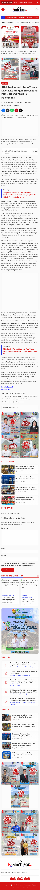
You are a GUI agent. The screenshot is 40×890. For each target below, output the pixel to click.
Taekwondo (10, 399)
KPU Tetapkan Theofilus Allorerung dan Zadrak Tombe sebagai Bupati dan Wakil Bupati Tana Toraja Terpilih (23, 692)
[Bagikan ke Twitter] (7, 110)
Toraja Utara (26, 675)
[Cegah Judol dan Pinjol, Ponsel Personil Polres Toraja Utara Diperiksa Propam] (6, 717)
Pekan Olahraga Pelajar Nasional (11, 396)
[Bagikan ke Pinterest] (16, 110)
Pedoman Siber (6, 872)
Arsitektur (22, 17)
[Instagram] (14, 878)
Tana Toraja (5, 402)
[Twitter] (25, 878)
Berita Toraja (9, 393)
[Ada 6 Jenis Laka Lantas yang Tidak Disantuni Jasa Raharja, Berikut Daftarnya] (10, 586)
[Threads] (18, 878)
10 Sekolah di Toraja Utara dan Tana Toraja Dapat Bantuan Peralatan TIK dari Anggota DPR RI (20, 351)
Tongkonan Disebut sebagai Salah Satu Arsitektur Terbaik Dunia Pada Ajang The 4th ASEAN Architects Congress (19, 195)
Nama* (3, 548)
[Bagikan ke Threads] (21, 110)
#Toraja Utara (25, 22)
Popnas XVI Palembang (30, 396)
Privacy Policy (16, 872)
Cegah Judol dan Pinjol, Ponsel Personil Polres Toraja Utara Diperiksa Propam (22, 717)
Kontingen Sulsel (20, 393)
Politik (17, 694)
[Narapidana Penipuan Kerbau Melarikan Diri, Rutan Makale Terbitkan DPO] (8, 479)
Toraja (12, 402)
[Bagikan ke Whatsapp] (12, 110)
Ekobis (12, 667)
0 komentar (7, 105)
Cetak (17, 105)
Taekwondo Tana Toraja (23, 399)
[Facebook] (11, 878)
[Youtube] (21, 878)
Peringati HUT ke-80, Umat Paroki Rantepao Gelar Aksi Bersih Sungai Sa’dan (24, 468)
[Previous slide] (35, 576)
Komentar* (5, 528)
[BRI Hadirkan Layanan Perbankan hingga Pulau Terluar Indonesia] (6, 755)
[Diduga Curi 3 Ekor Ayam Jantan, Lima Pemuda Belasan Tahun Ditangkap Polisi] (30, 586)
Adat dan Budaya (11, 17)
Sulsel (3, 399)
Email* (3, 556)
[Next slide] (38, 576)
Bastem (29, 17)
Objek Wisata (31, 702)
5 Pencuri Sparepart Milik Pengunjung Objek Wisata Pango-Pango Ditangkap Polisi (23, 700)
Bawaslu (36, 17)
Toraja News (19, 402)
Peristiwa (18, 675)
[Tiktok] (28, 878)
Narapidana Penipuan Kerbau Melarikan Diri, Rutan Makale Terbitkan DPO (25, 479)
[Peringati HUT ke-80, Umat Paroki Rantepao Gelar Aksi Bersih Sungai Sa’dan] (8, 469)
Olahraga (5, 83)
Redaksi (24, 872)
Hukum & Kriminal (26, 597)
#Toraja (16, 22)
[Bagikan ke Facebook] (3, 110)
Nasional (23, 667)
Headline (5, 595)
